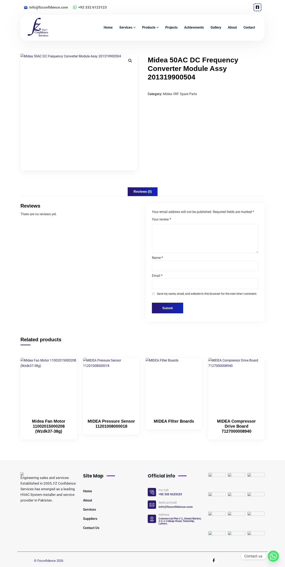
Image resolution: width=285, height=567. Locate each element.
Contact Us (91, 528)
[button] (130, 60)
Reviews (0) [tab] (143, 191)
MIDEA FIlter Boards (174, 421)
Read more (67, 366)
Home (87, 491)
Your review (161, 219)
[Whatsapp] (273, 556)
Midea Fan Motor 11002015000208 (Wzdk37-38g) (48, 426)
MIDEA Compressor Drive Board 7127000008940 (236, 426)
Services (89, 510)
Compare (67, 375)
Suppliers (90, 519)
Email (157, 276)
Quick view (67, 385)
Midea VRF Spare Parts (180, 94)
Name (157, 258)
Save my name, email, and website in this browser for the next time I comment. (207, 293)
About (87, 500)
